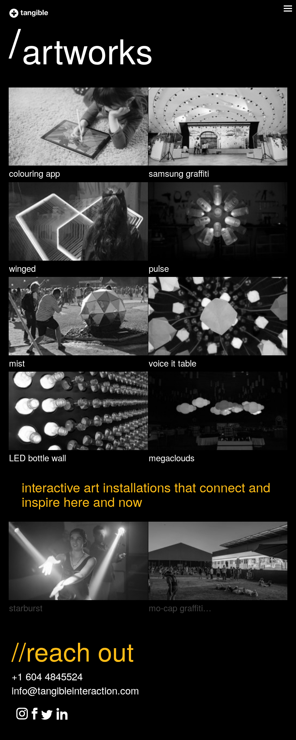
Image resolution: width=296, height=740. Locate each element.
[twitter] (47, 715)
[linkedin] (62, 714)
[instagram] (22, 713)
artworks (87, 49)
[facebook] (34, 713)
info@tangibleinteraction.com (75, 690)
